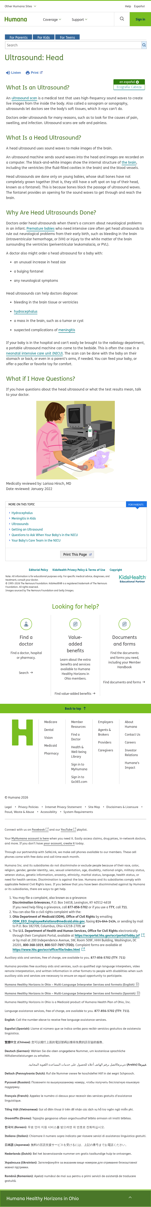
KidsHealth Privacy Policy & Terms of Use (78, 570)
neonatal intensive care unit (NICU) (34, 353)
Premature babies (40, 228)
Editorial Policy (38, 570)
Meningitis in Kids (24, 518)
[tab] (136, 504)
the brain (129, 162)
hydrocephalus (25, 311)
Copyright (116, 570)
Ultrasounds (20, 524)
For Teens (67, 37)
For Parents (19, 37)
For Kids (44, 37)
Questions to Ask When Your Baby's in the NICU (45, 535)
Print (35, 73)
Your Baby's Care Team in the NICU (36, 540)
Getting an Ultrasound (27, 529)
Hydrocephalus (22, 513)
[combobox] (76, 45)
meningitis (66, 329)
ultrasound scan (24, 98)
